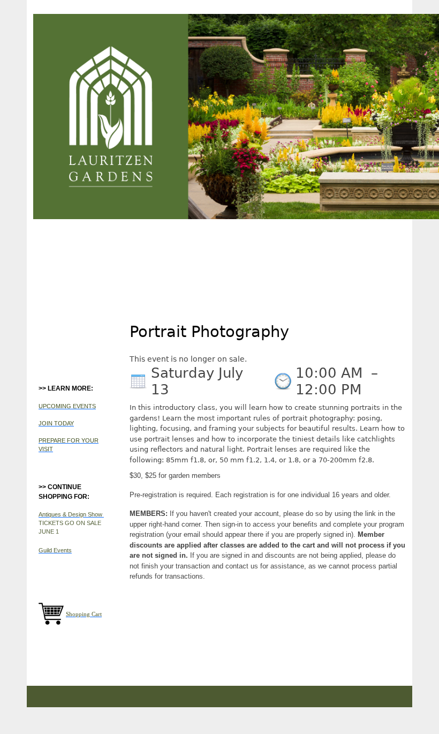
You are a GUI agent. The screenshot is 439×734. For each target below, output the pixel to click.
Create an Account (323, 8)
